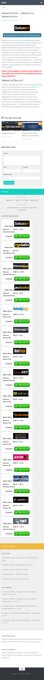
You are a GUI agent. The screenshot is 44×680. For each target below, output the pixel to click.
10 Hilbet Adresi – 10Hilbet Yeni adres (15, 574)
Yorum (6, 153)
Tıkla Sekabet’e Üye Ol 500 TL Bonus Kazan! (23, 35)
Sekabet (12, 65)
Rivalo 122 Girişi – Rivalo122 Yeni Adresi (16, 579)
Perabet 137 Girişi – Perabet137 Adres (15, 569)
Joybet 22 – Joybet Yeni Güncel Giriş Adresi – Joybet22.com (22, 613)
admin (5, 20)
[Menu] (41, 2)
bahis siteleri (19, 40)
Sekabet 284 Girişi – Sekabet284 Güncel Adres (18, 565)
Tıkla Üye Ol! (23, 236)
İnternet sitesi (8, 174)
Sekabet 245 (35, 85)
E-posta (26, 167)
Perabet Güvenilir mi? (8, 133)
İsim (5, 167)
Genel (4, 7)
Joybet (3, 2)
